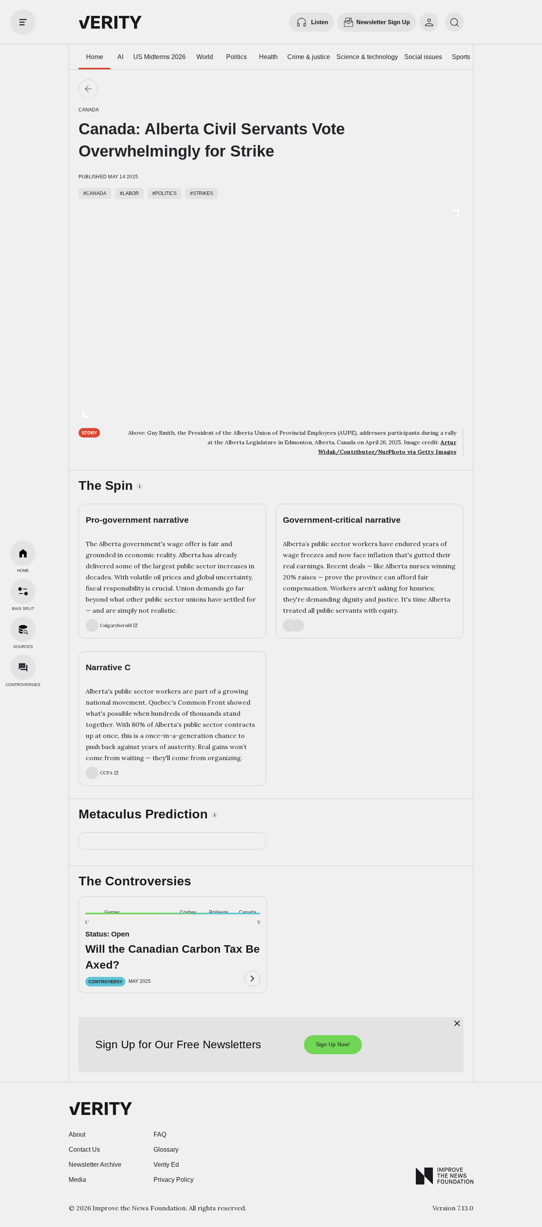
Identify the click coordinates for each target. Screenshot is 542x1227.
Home (94, 57)
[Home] (23, 553)
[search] (454, 22)
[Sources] (23, 629)
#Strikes (201, 193)
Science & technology (367, 57)
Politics (236, 57)
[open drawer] (23, 22)
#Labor (129, 193)
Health (268, 57)
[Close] (457, 1023)
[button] (98, 926)
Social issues (423, 57)
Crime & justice (308, 57)
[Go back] (88, 88)
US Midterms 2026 (159, 57)
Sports (461, 57)
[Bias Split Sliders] (23, 591)
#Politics (164, 193)
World (204, 57)
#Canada (94, 193)
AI (120, 57)
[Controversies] (23, 667)
